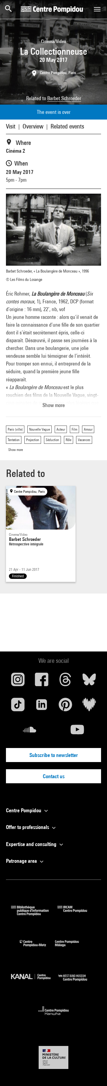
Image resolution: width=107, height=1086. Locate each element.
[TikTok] (18, 707)
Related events (67, 126)
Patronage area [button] (22, 861)
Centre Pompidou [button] (24, 810)
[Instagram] (18, 682)
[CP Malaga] (71, 948)
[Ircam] (76, 914)
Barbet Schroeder (64, 98)
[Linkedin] (42, 707)
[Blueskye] (89, 682)
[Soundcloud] (30, 732)
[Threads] (65, 682)
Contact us (53, 776)
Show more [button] (54, 405)
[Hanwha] (53, 1017)
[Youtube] (77, 732)
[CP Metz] (37, 948)
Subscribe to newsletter (53, 755)
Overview (33, 126)
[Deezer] (89, 707)
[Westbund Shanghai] (77, 982)
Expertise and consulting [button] (32, 844)
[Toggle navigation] (97, 9)
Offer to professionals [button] (28, 827)
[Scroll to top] (93, 1072)
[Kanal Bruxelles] (35, 982)
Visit (10, 126)
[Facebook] (42, 682)
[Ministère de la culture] (53, 1057)
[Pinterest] (65, 707)
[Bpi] (34, 914)
